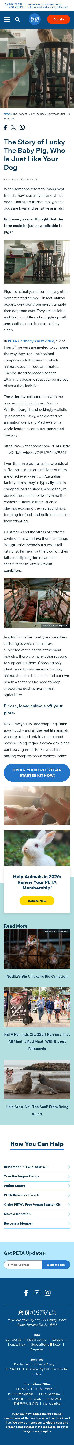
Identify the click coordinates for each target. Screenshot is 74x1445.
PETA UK (34, 1399)
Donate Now (37, 901)
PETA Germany (50, 1394)
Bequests (37, 1349)
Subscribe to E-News (46, 1344)
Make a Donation (17, 1214)
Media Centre (36, 1339)
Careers (57, 1339)
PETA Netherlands (21, 1394)
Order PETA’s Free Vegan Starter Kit (32, 1204)
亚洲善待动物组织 (25, 1403)
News (7, 113)
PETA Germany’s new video (31, 341)
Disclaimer (21, 1364)
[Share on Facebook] (5, 128)
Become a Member (18, 1223)
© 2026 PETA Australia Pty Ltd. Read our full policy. (37, 1371)
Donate (58, 19)
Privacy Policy (44, 1364)
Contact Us (14, 1339)
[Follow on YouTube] (37, 1293)
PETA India (15, 1399)
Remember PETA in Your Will (26, 1167)
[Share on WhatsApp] (22, 128)
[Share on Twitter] (13, 128)
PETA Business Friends (21, 1195)
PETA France (43, 1389)
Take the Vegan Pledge (21, 1176)
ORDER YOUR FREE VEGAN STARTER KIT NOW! (37, 773)
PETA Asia (54, 1399)
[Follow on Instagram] (48, 1293)
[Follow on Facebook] (26, 1293)
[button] (17, 19)
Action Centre (14, 1186)
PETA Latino (52, 1403)
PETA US (22, 1389)
